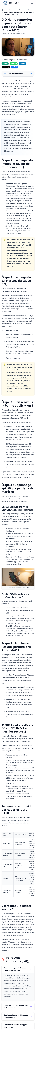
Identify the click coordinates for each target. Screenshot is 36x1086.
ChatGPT (5, 63)
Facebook (14, 67)
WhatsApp (14, 63)
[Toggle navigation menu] (32, 3)
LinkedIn (22, 63)
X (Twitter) (6, 67)
